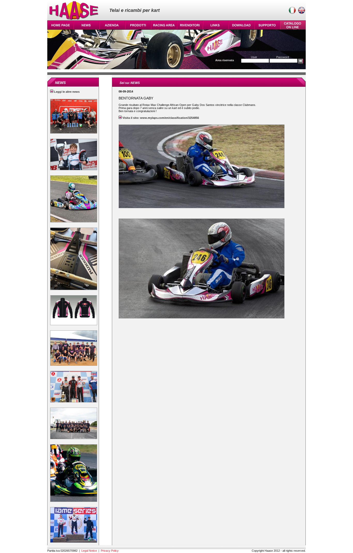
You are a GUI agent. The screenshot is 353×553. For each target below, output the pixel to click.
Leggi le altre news (66, 91)
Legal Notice (89, 550)
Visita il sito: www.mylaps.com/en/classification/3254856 (160, 117)
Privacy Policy (110, 550)
